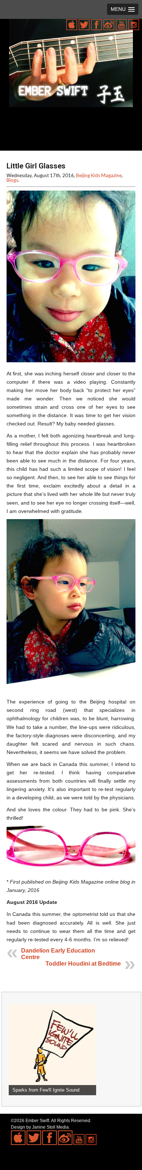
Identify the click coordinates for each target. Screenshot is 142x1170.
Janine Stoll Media (50, 1127)
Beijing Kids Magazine (99, 175)
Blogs (12, 180)
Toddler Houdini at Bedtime (83, 964)
